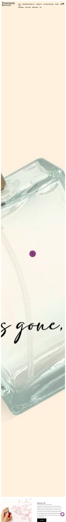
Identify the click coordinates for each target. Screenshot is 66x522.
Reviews (57, 4)
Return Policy (35, 7)
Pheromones (21, 7)
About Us (62, 4)
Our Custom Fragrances (49, 4)
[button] (62, 514)
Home (19, 4)
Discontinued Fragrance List (28, 4)
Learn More (42, 520)
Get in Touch (28, 7)
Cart (41, 7)
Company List (39, 4)
